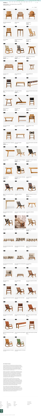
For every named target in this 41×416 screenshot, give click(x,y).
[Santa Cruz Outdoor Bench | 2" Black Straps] (20, 118)
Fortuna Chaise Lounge (17, 108)
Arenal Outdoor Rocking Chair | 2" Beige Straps (8, 56)
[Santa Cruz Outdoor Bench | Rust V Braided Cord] (20, 325)
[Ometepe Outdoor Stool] (9, 169)
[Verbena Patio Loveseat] (9, 66)
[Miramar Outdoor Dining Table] (20, 83)
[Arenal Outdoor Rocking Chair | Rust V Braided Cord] (9, 325)
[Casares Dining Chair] (9, 32)
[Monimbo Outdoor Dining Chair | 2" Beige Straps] (9, 135)
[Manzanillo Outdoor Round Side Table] (32, 49)
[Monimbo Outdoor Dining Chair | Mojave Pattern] (20, 307)
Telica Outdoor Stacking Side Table (18, 39)
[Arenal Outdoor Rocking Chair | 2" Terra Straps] (9, 342)
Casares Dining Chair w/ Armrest (30, 125)
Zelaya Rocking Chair (28, 39)
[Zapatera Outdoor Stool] (9, 101)
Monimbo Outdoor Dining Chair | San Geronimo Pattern (8, 91)
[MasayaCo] (5, 2)
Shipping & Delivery (9, 404)
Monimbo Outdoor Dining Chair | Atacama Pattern (31, 142)
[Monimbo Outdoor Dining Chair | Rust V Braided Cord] (32, 325)
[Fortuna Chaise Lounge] (20, 101)
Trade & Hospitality (29, 403)
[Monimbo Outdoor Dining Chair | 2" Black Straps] (32, 101)
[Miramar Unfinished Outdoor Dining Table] (9, 204)
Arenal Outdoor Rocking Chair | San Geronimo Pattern (31, 194)
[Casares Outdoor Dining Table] (9, 118)
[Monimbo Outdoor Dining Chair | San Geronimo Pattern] (9, 83)
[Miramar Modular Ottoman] (20, 273)
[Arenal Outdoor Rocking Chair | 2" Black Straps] (20, 169)
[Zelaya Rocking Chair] (32, 32)
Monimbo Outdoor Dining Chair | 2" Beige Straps (8, 142)
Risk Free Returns (9, 403)
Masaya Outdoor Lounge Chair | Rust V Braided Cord (31, 315)
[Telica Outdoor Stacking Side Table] (20, 32)
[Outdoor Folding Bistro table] (32, 66)
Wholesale (28, 404)
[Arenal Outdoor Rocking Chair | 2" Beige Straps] (9, 49)
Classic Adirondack (28, 22)
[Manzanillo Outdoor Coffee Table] (32, 204)
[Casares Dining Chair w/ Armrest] (32, 118)
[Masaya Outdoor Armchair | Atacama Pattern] (9, 221)
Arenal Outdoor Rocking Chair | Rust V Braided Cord (8, 332)
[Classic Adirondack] (32, 15)
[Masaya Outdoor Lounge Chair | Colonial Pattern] (20, 204)
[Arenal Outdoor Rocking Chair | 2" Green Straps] (20, 342)
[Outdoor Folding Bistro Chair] (20, 66)
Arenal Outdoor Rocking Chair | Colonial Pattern (20, 56)
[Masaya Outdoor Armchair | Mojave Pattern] (9, 307)
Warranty (8, 406)
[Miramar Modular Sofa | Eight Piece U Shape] (9, 238)
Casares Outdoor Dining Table (6, 125)
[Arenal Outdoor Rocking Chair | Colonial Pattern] (20, 49)
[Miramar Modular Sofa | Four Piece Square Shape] (20, 256)
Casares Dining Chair (5, 39)
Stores (32, 0)
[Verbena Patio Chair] (20, 15)
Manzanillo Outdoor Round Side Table (30, 56)
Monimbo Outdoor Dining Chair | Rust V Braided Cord (31, 332)
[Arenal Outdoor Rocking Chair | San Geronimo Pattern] (32, 186)
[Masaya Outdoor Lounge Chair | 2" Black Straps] (32, 152)
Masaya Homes (15, 404)
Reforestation (1, 405)
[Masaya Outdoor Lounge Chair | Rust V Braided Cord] (32, 307)
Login (0, 407)
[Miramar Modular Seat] (32, 256)
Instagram (15, 405)
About (30, 0)
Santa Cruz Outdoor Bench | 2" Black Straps (19, 125)
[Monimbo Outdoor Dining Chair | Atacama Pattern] (32, 135)
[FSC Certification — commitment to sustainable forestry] (1, 413)
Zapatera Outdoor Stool (5, 108)
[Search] (35, 2)
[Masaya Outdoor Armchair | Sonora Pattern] (20, 290)
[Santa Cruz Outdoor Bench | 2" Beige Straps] (20, 221)
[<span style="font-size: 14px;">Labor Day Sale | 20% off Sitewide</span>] (20, 0)
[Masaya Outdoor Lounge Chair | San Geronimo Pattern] (9, 186)
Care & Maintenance (9, 405)
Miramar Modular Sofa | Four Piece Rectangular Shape (31, 246)
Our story (1, 404)
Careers (14, 403)
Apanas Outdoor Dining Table (18, 142)
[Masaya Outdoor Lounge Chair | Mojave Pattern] (32, 290)
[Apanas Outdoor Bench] (9, 152)
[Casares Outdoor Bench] (32, 169)
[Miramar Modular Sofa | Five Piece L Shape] (9, 256)
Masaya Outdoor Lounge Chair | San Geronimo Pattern (8, 194)
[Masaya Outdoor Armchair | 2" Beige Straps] (32, 221)
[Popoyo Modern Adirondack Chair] (9, 15)
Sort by (32, 7)
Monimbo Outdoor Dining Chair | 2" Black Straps (31, 108)
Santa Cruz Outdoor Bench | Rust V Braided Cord (20, 332)
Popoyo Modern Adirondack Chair (7, 22)
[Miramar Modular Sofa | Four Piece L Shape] (20, 238)
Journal (1, 406)
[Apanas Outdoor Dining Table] (20, 135)
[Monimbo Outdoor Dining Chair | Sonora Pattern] (9, 290)
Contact (35, 0)
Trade (33, 0)
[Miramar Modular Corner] (9, 273)
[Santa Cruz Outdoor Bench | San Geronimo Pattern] (32, 83)
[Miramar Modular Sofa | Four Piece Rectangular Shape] (32, 238)
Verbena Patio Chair (17, 22)
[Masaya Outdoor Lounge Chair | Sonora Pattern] (32, 273)
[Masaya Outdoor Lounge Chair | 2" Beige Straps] (20, 152)
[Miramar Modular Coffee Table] (20, 186)
